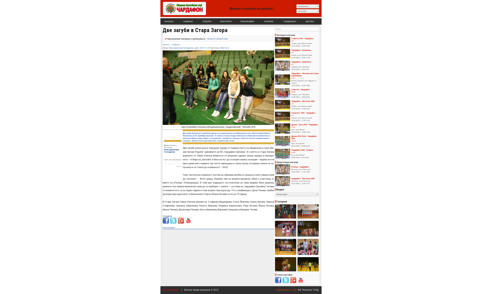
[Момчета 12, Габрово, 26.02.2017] (285, 264)
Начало (168, 21)
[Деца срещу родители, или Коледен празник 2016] (308, 264)
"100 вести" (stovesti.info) (217, 39)
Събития (175, 44)
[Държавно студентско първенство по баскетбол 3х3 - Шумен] (285, 247)
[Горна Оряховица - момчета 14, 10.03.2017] (308, 247)
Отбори (208, 21)
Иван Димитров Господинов (181, 48)
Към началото (169, 227)
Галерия (268, 21)
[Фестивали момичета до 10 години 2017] (285, 229)
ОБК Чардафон (171, 289)
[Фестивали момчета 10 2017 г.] (308, 211)
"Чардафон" (291, 21)
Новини (188, 21)
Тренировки (247, 21)
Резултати (227, 21)
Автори (309, 21)
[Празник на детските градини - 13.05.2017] (285, 211)
